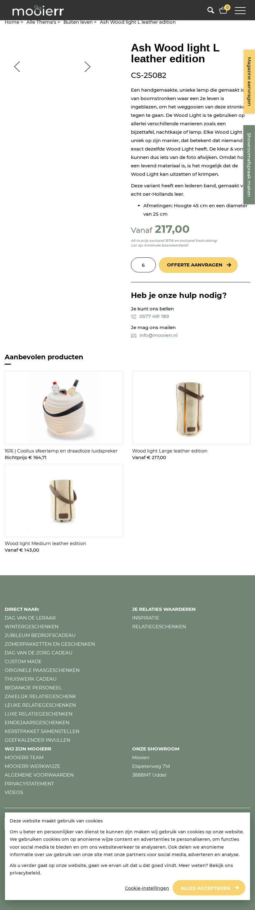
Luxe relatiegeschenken (38, 714)
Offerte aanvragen (194, 265)
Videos (14, 792)
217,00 (172, 229)
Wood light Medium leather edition (45, 543)
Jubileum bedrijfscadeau (40, 635)
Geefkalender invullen (37, 740)
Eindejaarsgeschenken (37, 723)
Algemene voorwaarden (39, 775)
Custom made (23, 661)
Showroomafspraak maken (249, 165)
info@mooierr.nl (158, 335)
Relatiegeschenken (159, 627)
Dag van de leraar (30, 618)
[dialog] (127, 856)
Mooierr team (24, 757)
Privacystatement (29, 784)
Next (90, 66)
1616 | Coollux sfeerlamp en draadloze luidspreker (61, 451)
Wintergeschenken (31, 627)
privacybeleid (25, 873)
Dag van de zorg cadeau (38, 653)
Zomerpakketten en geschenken (50, 644)
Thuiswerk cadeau (31, 679)
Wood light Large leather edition (169, 451)
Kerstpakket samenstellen (42, 731)
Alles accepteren (205, 888)
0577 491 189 (153, 316)
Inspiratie (145, 618)
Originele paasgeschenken (42, 670)
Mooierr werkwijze (32, 766)
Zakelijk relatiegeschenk (40, 696)
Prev (14, 66)
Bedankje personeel (33, 688)
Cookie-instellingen (147, 888)
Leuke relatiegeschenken (40, 705)
